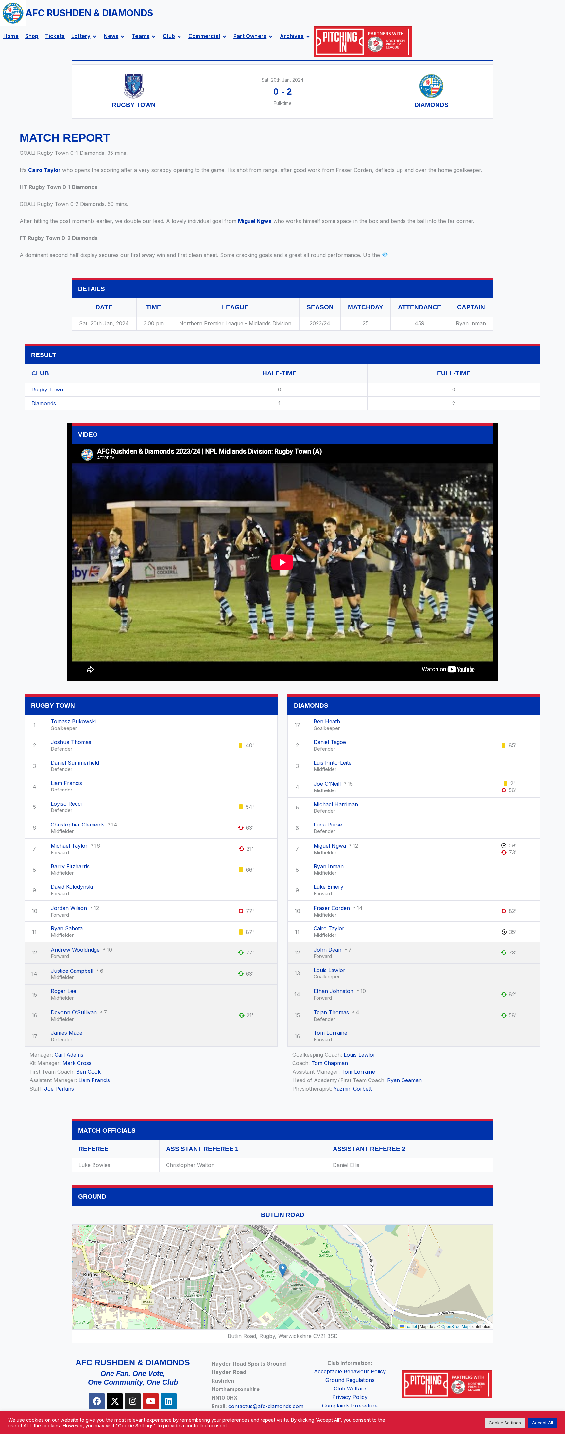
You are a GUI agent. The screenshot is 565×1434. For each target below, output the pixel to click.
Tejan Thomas (331, 1012)
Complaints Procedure (350, 1405)
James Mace (66, 1032)
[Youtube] (151, 1401)
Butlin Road (282, 1214)
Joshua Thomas (71, 742)
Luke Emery (328, 886)
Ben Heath (327, 721)
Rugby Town (47, 389)
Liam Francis (66, 783)
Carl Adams (69, 1054)
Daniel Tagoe (330, 742)
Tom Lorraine (330, 1032)
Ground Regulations (350, 1380)
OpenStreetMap (455, 1326)
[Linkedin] (169, 1401)
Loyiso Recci (66, 803)
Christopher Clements (78, 824)
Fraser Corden (332, 908)
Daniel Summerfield (75, 762)
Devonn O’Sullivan (74, 1012)
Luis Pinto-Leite (332, 762)
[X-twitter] (115, 1401)
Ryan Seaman (404, 1080)
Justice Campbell (72, 971)
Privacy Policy (350, 1397)
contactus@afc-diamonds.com (265, 1406)
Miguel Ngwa (255, 221)
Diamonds (43, 403)
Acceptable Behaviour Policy (350, 1371)
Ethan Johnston (333, 991)
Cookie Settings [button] (505, 1422)
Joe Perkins (59, 1088)
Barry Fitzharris (70, 866)
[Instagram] (133, 1401)
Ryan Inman (329, 866)
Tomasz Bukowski (73, 721)
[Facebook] (97, 1401)
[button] (283, 1270)
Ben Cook (88, 1071)
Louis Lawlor (329, 970)
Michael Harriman (336, 804)
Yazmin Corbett (353, 1088)
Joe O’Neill (327, 783)
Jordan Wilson (69, 908)
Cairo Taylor (44, 170)
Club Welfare (350, 1388)
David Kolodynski (72, 886)
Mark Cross (77, 1063)
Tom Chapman (329, 1063)
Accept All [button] (542, 1422)
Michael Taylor (69, 846)
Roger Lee (63, 991)
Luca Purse (328, 824)
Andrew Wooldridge (75, 949)
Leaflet (410, 1326)
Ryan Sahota (67, 928)
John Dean (327, 949)
